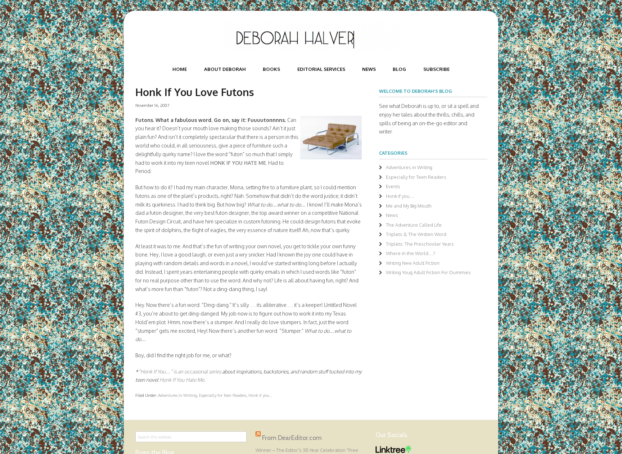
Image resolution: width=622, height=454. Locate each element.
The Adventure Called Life (414, 225)
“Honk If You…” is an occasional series (180, 371)
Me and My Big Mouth (409, 206)
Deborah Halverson (311, 37)
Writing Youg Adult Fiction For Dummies (428, 272)
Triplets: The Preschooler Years (420, 244)
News (392, 215)
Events (393, 186)
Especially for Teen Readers (222, 395)
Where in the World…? (410, 253)
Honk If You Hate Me (181, 380)
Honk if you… (400, 196)
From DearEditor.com (292, 438)
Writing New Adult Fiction (413, 263)
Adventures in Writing (177, 395)
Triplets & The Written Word (416, 234)
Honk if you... (260, 395)
